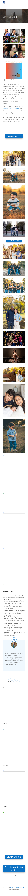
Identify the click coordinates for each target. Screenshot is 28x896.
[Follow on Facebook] (13, 875)
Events (5, 723)
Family (5, 806)
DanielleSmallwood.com (17, 887)
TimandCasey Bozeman (11, 650)
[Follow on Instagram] (15, 875)
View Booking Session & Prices (14, 240)
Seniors (5, 765)
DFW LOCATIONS (14, 136)
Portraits (6, 848)
